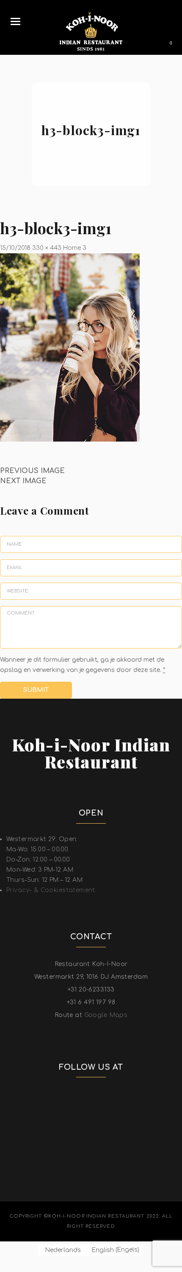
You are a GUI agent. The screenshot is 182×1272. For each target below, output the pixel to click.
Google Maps (106, 1015)
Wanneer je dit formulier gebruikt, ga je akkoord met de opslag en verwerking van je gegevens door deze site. (82, 665)
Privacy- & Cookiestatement (50, 890)
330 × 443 (46, 248)
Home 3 (74, 248)
